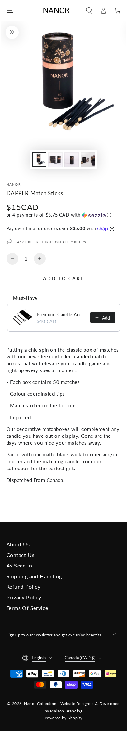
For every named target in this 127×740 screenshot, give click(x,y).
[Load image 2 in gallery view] (55, 159)
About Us (18, 544)
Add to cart (63, 278)
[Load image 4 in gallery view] (88, 159)
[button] (89, 10)
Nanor (14, 184)
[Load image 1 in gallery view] (39, 159)
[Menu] (10, 10)
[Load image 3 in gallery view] (71, 159)
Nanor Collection (41, 703)
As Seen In (19, 565)
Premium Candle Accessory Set (61, 314)
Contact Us (21, 555)
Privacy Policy (24, 597)
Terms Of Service (28, 608)
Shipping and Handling (34, 576)
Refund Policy (24, 587)
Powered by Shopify (64, 717)
